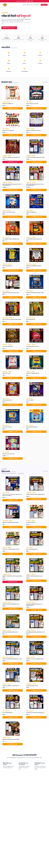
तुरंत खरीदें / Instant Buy (13, 108)
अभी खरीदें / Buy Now (13, 581)
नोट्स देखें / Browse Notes (8, 27)
